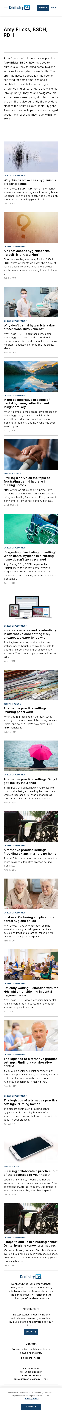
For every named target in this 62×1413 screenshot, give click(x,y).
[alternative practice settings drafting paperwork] (31, 685)
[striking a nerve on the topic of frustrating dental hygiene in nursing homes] (31, 454)
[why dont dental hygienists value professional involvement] (31, 302)
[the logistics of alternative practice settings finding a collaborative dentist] (31, 1035)
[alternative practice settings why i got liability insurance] (31, 756)
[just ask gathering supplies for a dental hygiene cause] (31, 894)
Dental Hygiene (12, 473)
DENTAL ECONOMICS (31, 1375)
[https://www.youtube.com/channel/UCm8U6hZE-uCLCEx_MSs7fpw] (38, 1357)
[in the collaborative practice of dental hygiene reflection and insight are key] (31, 376)
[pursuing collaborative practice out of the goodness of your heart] (31, 1148)
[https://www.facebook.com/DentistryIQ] (22, 1357)
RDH (46, 1379)
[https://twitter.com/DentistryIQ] (34, 1357)
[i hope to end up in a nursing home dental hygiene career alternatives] (31, 1218)
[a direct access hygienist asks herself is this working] (31, 227)
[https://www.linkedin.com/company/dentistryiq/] (30, 1357)
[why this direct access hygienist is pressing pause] (31, 156)
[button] (6, 8)
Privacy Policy (32, 1398)
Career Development (15, 176)
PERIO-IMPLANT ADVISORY (27, 1379)
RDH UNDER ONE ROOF (31, 1372)
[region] (31, 1400)
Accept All (31, 1407)
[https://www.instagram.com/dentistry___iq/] (26, 1357)
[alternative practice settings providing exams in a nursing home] (31, 826)
